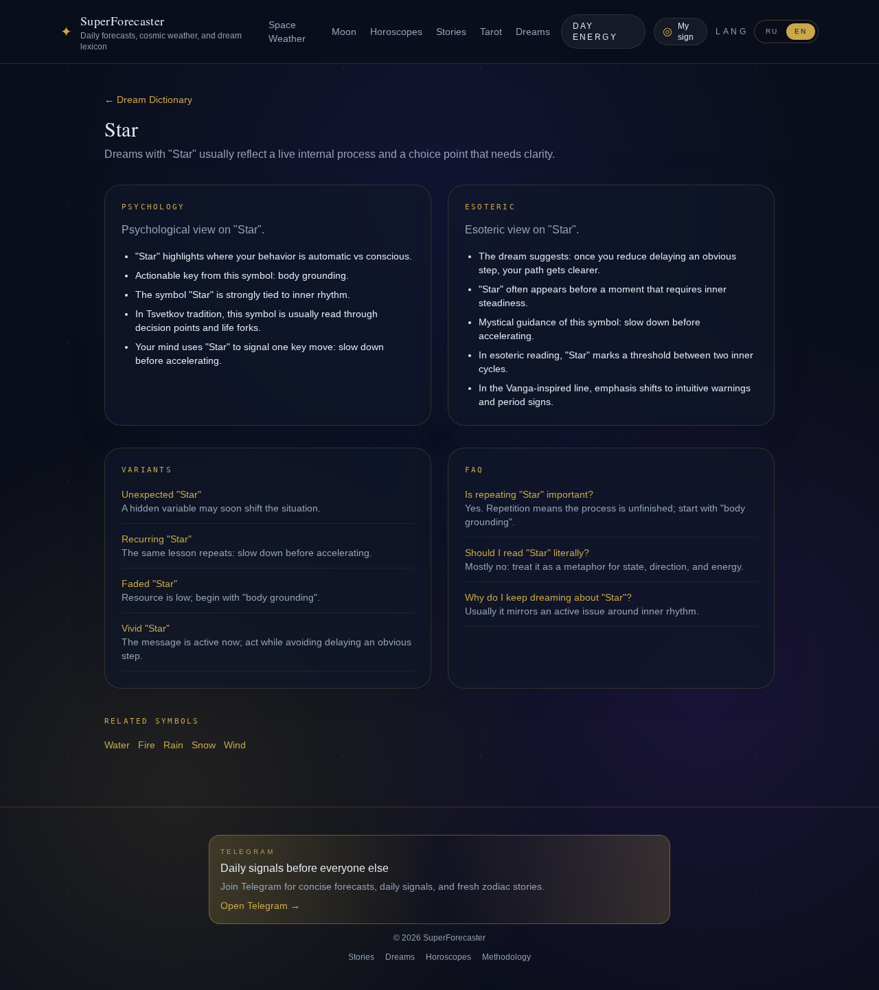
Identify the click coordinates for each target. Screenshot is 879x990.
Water (117, 744)
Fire (146, 744)
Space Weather (287, 31)
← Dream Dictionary (148, 99)
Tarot (491, 31)
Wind (235, 744)
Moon (344, 31)
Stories (451, 31)
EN (801, 31)
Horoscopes (396, 31)
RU (772, 31)
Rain (173, 744)
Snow (204, 744)
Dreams (533, 31)
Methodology (506, 957)
